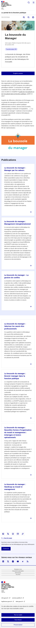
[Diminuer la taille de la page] (28, 17)
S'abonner (6, 548)
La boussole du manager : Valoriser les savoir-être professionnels (15, 326)
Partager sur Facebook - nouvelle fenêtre (13, 534)
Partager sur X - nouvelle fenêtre (8, 534)
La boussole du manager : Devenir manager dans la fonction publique (15, 376)
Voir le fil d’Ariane (5, 17)
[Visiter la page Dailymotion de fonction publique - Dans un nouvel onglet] (22, 561)
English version (18, 73)
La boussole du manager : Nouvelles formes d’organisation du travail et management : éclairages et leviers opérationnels (17, 432)
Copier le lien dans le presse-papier (22, 534)
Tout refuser (18, 620)
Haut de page (7, 538)
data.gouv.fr (19, 601)
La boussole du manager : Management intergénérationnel (17, 222)
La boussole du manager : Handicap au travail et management (15, 486)
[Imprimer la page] (33, 17)
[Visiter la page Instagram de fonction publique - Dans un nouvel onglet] (13, 561)
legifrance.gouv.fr (6, 601)
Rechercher (28, 2)
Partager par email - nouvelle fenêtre (18, 534)
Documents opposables (18, 571)
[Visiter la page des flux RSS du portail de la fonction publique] (27, 561)
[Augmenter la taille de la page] (23, 17)
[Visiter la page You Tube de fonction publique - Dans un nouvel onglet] (18, 561)
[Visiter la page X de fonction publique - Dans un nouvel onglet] (8, 561)
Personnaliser (18, 625)
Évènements (18, 572)
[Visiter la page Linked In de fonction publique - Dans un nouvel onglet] (3, 561)
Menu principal (33, 2)
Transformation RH (11, 49)
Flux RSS (18, 574)
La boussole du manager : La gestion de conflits (16, 276)
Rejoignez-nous (18, 569)
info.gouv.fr (5, 598)
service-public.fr (17, 598)
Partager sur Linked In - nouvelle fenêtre (3, 534)
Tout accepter (18, 615)
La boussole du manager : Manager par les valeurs (15, 169)
